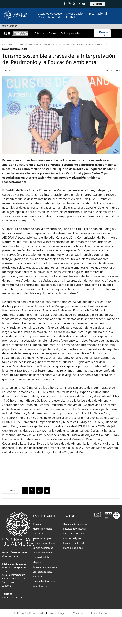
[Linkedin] (47, 490)
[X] (32, 490)
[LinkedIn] (79, 3)
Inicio (4, 44)
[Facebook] (64, 3)
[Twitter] (74, 3)
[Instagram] (69, 3)
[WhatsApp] (39, 490)
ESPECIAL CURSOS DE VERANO (23, 44)
